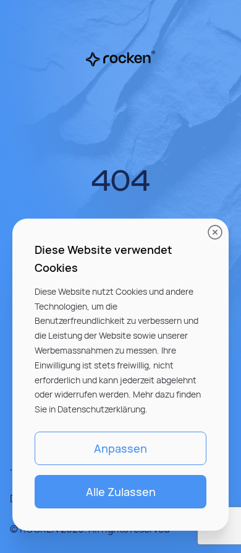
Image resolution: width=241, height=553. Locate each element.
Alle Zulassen (121, 491)
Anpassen (120, 448)
